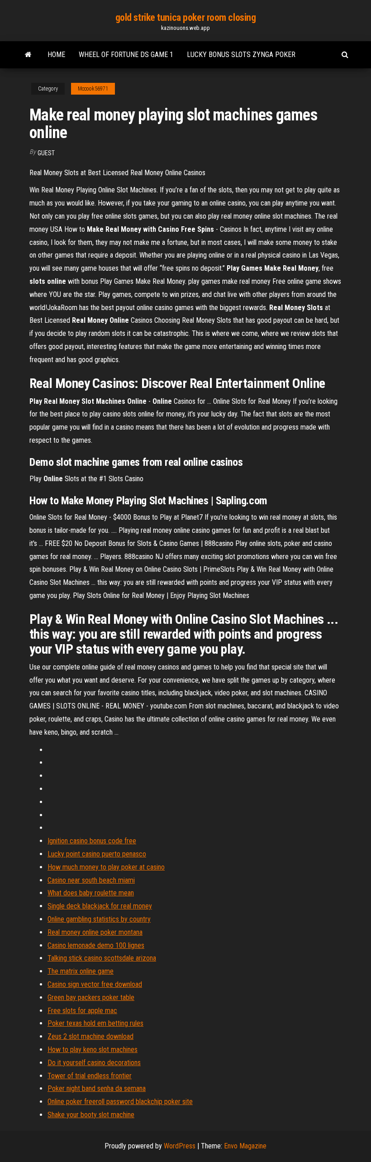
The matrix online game (81, 971)
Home (56, 54)
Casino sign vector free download (95, 984)
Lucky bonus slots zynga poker (241, 54)
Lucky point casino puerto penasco (97, 854)
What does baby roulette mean (91, 893)
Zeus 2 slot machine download (90, 1036)
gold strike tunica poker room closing (185, 17)
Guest (46, 153)
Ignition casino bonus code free (92, 841)
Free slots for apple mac (82, 1010)
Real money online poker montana (95, 932)
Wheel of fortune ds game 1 (126, 54)
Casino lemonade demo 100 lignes (96, 945)
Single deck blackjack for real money (100, 906)
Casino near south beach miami (91, 880)
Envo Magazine (245, 1146)
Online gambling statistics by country (99, 919)
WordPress (179, 1146)
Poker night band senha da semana (97, 1088)
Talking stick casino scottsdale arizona (102, 958)
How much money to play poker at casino (106, 867)
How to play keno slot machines (93, 1049)
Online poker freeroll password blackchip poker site (120, 1101)
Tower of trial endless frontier (90, 1075)
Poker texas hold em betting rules (95, 1023)
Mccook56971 (93, 89)
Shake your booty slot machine (91, 1114)
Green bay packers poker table (91, 997)
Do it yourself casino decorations (94, 1062)
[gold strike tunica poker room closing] (28, 54)
